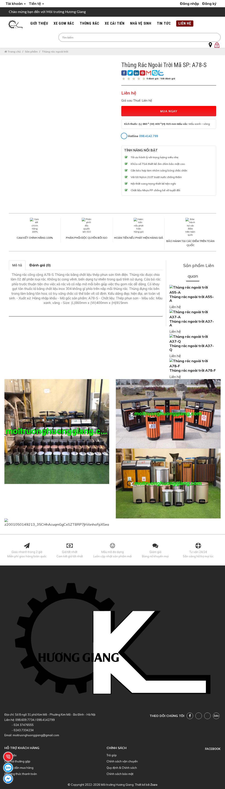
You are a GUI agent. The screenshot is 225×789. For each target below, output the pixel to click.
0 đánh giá (152, 78)
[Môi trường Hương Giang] (15, 24)
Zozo (153, 784)
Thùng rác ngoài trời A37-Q (191, 348)
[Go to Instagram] (207, 716)
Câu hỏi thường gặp (17, 761)
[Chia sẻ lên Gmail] (148, 73)
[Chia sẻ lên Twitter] (130, 73)
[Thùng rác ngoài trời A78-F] (192, 363)
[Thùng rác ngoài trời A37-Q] (192, 339)
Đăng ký (209, 3)
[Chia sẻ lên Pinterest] (142, 73)
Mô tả (17, 265)
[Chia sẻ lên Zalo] (161, 73)
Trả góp (112, 755)
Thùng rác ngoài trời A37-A (191, 323)
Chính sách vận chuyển (122, 761)
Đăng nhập (189, 3)
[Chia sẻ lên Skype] (155, 73)
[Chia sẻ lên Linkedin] (136, 73)
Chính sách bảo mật (120, 774)
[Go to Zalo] (216, 716)
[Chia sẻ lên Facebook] (124, 73)
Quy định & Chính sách (122, 767)
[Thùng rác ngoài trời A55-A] (192, 290)
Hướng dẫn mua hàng (18, 767)
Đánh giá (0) (40, 265)
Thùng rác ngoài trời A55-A (191, 299)
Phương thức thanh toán (20, 774)
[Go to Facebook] (190, 716)
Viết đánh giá (167, 78)
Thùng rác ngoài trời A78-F (192, 370)
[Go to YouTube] (198, 716)
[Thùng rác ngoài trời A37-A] (192, 314)
